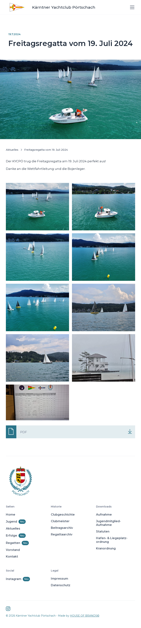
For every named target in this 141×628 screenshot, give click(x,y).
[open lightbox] (37, 206)
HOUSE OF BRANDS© (84, 615)
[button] (131, 7)
